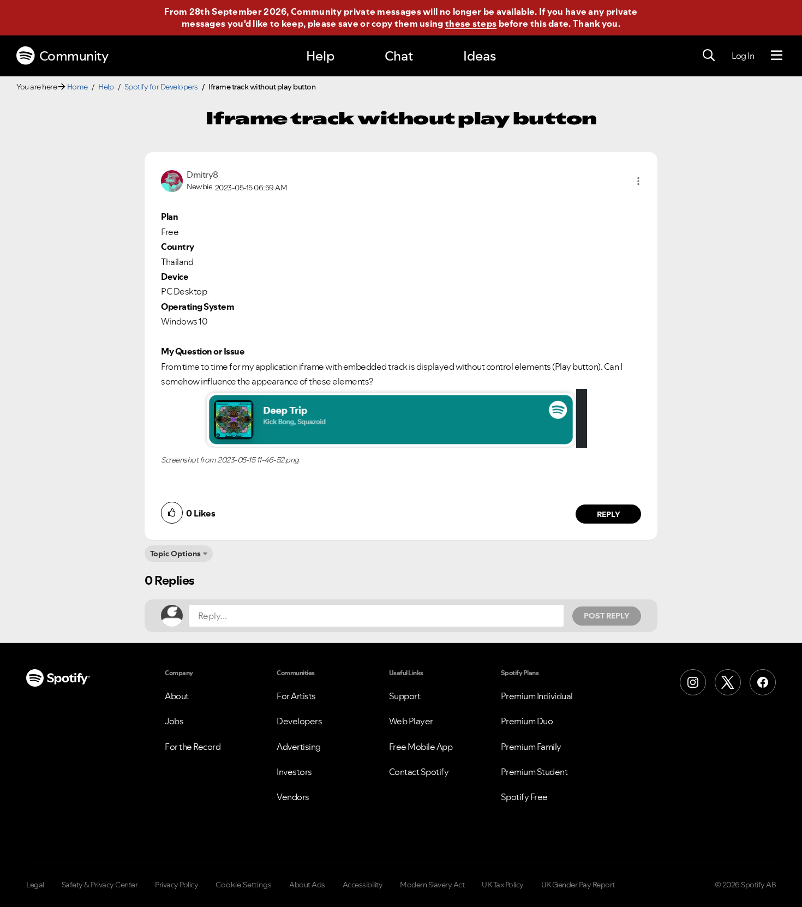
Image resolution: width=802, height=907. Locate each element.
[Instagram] (693, 682)
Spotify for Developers (161, 86)
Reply (608, 514)
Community (74, 56)
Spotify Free (524, 797)
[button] (638, 181)
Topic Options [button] (175, 553)
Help (320, 56)
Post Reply (607, 615)
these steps (470, 23)
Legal (35, 885)
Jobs (174, 721)
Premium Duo (527, 721)
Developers (299, 721)
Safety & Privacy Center (100, 885)
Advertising (299, 747)
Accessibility (363, 885)
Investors (294, 772)
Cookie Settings (244, 885)
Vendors (293, 797)
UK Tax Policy (503, 885)
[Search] (708, 56)
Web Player (411, 721)
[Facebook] (763, 682)
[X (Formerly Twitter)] (728, 682)
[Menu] (777, 55)
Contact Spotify (419, 772)
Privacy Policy (176, 885)
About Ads (307, 885)
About (177, 696)
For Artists (296, 696)
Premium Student (534, 772)
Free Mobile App (421, 747)
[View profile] (172, 180)
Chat (399, 56)
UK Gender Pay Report (578, 885)
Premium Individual (537, 696)
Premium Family (531, 747)
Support (405, 696)
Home (77, 86)
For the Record (192, 747)
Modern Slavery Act (432, 885)
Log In (743, 56)
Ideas (479, 56)
